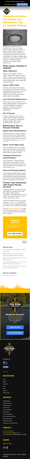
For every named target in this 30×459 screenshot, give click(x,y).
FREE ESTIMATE (22, 4)
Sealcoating (6, 412)
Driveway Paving (7, 405)
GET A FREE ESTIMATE (15, 234)
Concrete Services (7, 403)
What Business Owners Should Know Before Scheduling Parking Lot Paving (13, 254)
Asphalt (14, 28)
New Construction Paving (9, 416)
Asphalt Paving (6, 401)
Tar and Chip (6, 407)
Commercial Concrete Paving (10, 423)
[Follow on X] (10, 447)
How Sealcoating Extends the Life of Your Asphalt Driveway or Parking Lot (14, 263)
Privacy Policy (6, 393)
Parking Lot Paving (7, 418)
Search (24, 242)
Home (4, 379)
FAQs (4, 386)
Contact (5, 390)
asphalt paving (13, 202)
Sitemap (5, 372)
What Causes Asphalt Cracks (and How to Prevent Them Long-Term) (14, 267)
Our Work (5, 384)
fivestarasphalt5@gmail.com (12, 433)
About (4, 382)
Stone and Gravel (7, 410)
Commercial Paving (7, 414)
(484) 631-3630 (15, 327)
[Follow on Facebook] (4, 447)
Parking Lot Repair (7, 421)
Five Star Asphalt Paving (15, 208)
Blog (4, 388)
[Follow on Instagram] (7, 447)
